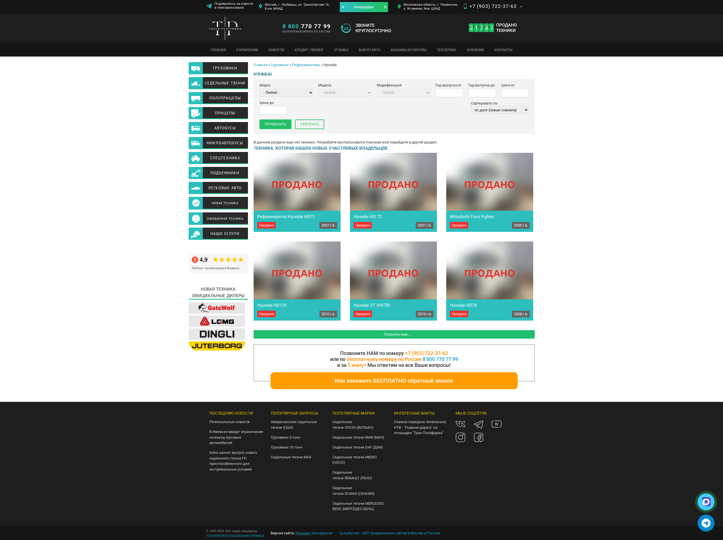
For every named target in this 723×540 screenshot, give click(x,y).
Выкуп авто (369, 50)
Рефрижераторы (306, 65)
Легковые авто (225, 187)
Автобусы (225, 127)
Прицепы (225, 113)
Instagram (460, 437)
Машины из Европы (408, 50)
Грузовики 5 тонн (285, 437)
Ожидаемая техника (225, 219)
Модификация (389, 85)
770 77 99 (306, 26)
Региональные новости (229, 422)
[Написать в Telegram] (706, 523)
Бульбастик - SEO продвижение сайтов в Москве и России (389, 533)
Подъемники (224, 172)
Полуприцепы (225, 98)
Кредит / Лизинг (309, 50)
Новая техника (225, 203)
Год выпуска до (481, 85)
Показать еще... (397, 334)
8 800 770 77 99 (440, 359)
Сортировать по (484, 103)
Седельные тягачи (225, 83)
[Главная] (241, 29)
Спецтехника (225, 157)
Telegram (479, 424)
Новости (276, 50)
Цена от (508, 85)
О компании (247, 50)
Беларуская (322, 533)
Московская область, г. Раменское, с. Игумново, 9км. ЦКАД (431, 6)
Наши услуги (224, 233)
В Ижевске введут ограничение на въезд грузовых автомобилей (236, 437)
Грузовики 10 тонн (286, 447)
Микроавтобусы (225, 142)
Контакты (503, 50)
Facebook (479, 437)
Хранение (475, 50)
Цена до (267, 103)
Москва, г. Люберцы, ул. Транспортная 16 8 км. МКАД (297, 6)
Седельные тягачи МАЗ (291, 457)
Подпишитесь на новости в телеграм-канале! (234, 7)
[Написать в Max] (706, 501)
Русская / (303, 533)
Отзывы (341, 50)
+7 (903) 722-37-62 (493, 6)
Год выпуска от (448, 85)
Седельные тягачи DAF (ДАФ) (357, 447)
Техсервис (446, 50)
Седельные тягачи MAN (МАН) (358, 437)
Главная (218, 50)
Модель (325, 85)
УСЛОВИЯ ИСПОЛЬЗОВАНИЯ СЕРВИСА (235, 536)
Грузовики (280, 65)
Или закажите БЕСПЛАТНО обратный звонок (394, 380)
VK (460, 424)
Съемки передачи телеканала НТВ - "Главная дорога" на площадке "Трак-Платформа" (420, 427)
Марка (265, 85)
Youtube (497, 424)
